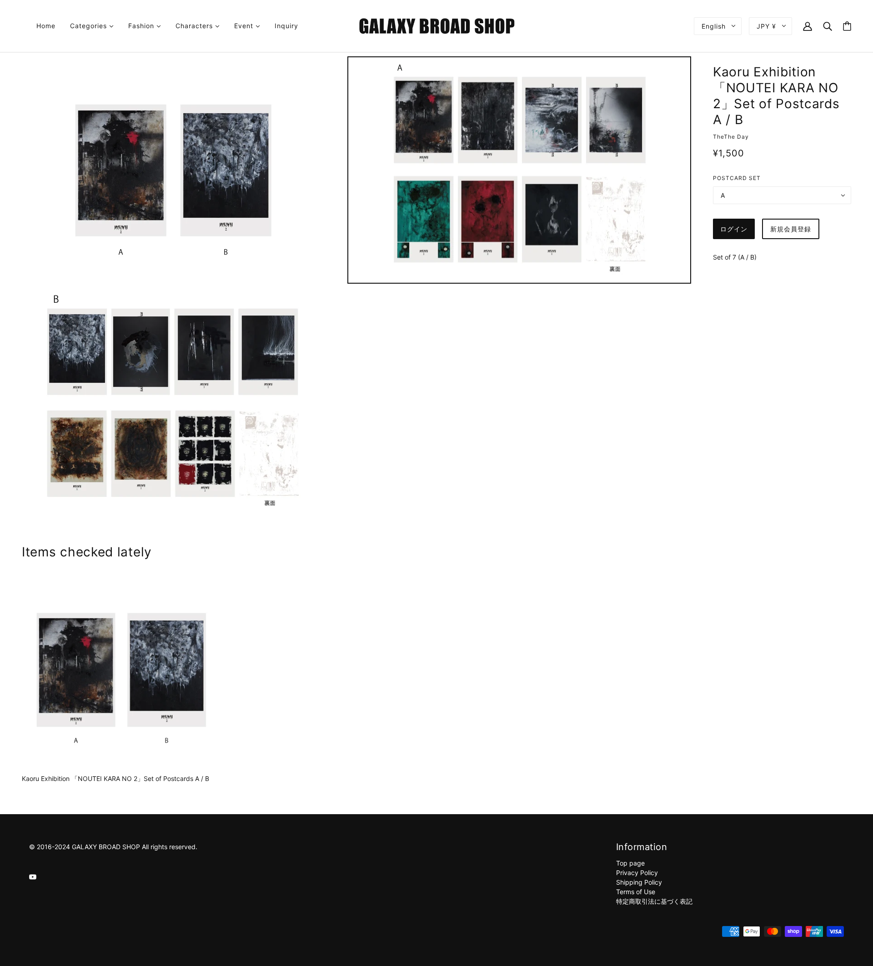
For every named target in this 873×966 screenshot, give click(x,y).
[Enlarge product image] (172, 170)
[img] (32, 876)
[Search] (827, 26)
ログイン (734, 229)
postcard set (737, 178)
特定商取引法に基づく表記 (654, 901)
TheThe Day (731, 136)
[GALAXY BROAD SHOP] (437, 25)
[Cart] (847, 26)
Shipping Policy (639, 882)
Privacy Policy (637, 872)
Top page (630, 863)
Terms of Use (635, 892)
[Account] (807, 26)
